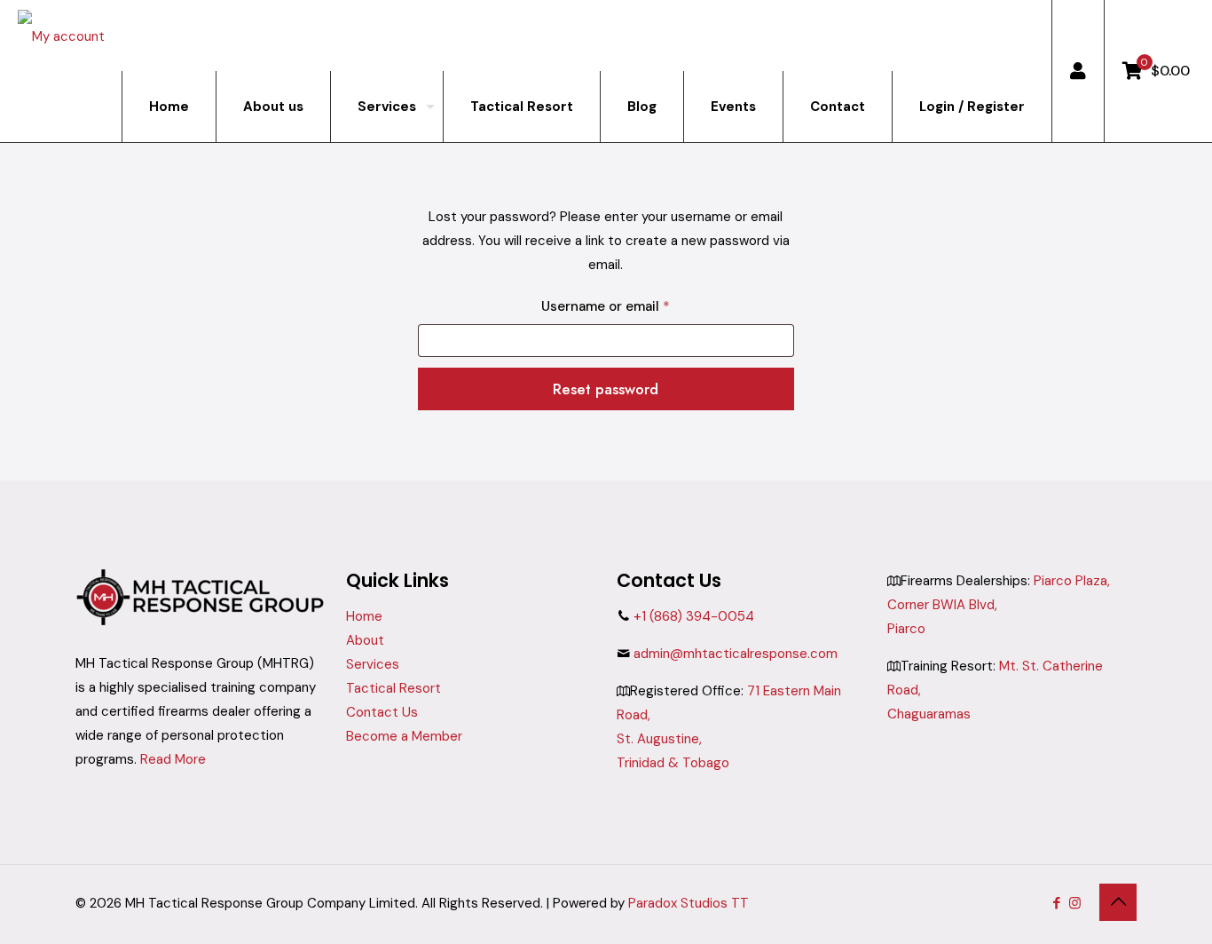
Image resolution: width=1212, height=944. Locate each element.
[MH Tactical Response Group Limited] (61, 35)
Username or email (634, 306)
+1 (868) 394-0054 (694, 616)
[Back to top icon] (1118, 902)
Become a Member (404, 736)
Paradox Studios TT (688, 903)
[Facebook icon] (1056, 903)
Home (364, 616)
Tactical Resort (393, 688)
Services (372, 664)
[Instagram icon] (1075, 903)
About (365, 640)
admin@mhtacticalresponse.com (736, 653)
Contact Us (382, 712)
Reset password (605, 389)
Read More (173, 759)
